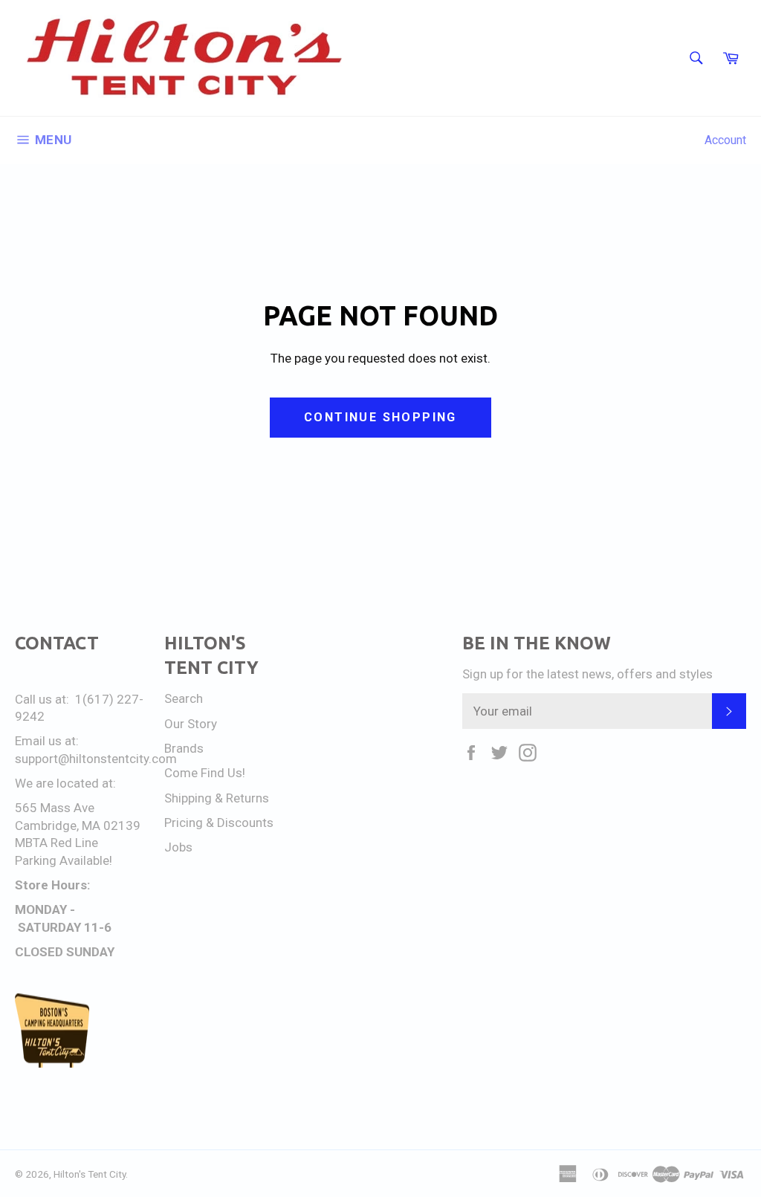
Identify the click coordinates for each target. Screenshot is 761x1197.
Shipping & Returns (216, 798)
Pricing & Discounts (218, 822)
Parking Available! (63, 860)
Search (183, 698)
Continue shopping (380, 417)
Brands (184, 748)
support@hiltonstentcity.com (96, 758)
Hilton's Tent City (90, 1174)
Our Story (190, 723)
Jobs (178, 847)
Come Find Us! (204, 772)
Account (725, 140)
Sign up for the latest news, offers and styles (587, 673)
